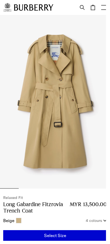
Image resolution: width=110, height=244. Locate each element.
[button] (55, 235)
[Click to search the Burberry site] (82, 7)
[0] (93, 7)
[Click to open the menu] (103, 7)
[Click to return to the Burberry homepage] (33, 7)
